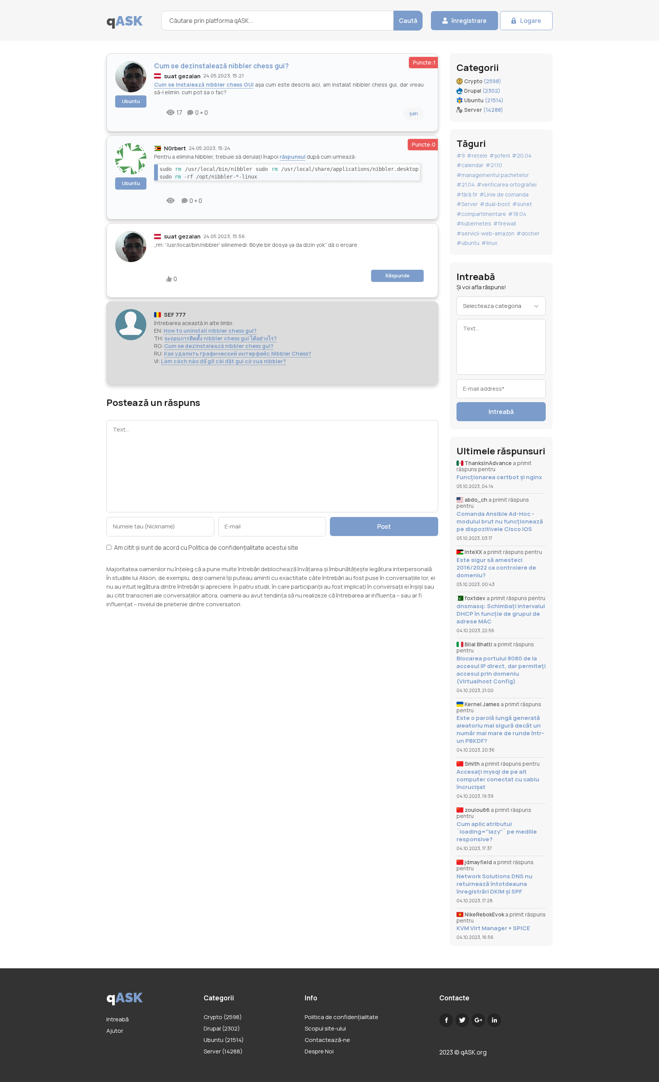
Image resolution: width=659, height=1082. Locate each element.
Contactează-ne (327, 1040)
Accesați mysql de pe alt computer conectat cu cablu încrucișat (497, 779)
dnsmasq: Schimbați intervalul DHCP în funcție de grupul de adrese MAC (500, 613)
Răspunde (398, 275)
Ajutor (114, 1031)
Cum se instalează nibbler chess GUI (204, 84)
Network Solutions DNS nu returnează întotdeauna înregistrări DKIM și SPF (494, 884)
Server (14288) (223, 1051)
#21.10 (493, 165)
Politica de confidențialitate (226, 547)
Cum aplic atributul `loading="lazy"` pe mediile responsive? (496, 831)
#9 (460, 155)
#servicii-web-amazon (485, 233)
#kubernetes (473, 223)
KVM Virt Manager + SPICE (493, 928)
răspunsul (292, 156)
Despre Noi (319, 1051)
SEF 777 (175, 315)
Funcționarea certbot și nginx (499, 477)
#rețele (477, 155)
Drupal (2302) (222, 1028)
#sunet (522, 204)
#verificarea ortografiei (507, 184)
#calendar (470, 165)
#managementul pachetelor (492, 175)
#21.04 (465, 184)
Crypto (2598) (223, 1017)
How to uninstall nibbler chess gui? (210, 330)
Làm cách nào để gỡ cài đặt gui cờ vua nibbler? (223, 361)
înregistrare (469, 20)
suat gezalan (182, 76)
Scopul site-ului (325, 1028)
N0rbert (175, 148)
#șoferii (499, 155)
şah (413, 113)
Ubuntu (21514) (224, 1040)
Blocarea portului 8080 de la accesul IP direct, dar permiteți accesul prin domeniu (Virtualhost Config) (501, 670)
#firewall (504, 223)
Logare (530, 20)
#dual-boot (495, 204)
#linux (489, 242)
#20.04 (522, 155)
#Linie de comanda (504, 194)
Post (384, 526)
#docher (528, 233)
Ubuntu (131, 101)
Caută (408, 20)
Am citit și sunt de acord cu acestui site (205, 548)
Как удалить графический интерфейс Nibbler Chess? (237, 353)
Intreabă (501, 411)
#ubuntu (467, 242)
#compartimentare (481, 213)
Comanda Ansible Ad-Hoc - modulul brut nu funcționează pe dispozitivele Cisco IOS (499, 521)
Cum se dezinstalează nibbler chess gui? (218, 345)
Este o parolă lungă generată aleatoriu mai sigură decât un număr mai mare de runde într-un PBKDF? (500, 729)
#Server (467, 204)
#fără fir (466, 194)
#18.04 (517, 213)
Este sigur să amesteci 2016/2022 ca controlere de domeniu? (496, 567)
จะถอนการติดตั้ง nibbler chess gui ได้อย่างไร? (220, 338)
